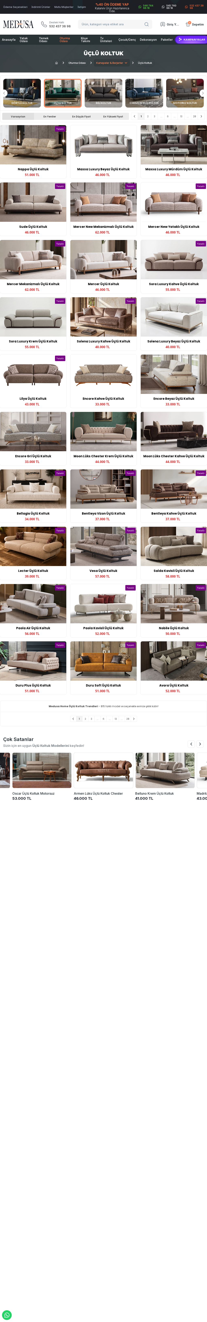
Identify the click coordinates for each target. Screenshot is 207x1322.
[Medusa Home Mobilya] (18, 24)
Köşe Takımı (85, 39)
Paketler (167, 39)
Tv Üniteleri (106, 39)
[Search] (147, 24)
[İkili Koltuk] (103, 93)
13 (181, 116)
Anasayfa (9, 39)
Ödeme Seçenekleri (15, 7)
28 (194, 116)
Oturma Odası (65, 39)
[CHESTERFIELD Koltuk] (144, 93)
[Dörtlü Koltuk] (22, 93)
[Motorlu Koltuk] (185, 93)
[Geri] (134, 116)
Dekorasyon (148, 39)
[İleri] (201, 116)
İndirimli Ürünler (41, 7)
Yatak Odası (24, 39)
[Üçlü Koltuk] (62, 93)
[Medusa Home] (56, 62)
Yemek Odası (44, 39)
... (161, 116)
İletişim (82, 7)
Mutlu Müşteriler (64, 7)
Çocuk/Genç (127, 39)
